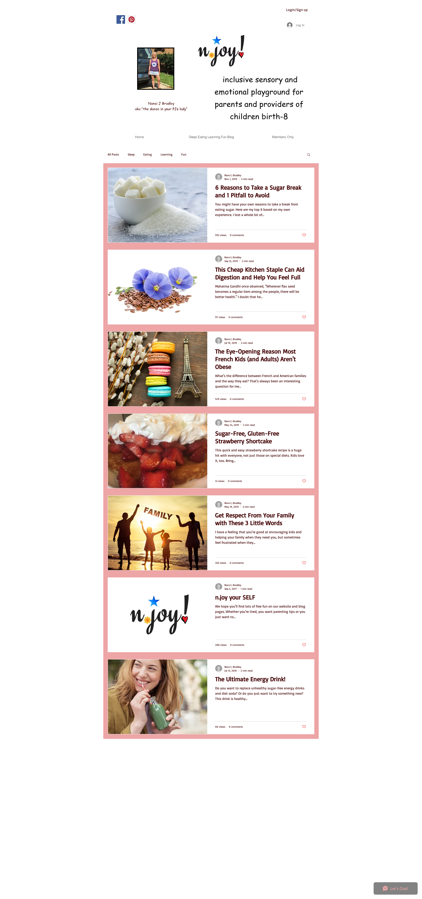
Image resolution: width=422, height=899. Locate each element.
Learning (167, 154)
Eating (147, 154)
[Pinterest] (131, 19)
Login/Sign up (297, 9)
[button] (309, 155)
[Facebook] (120, 19)
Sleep (131, 154)
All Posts (113, 154)
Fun (183, 154)
